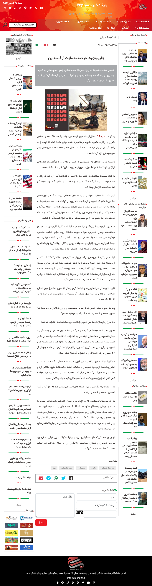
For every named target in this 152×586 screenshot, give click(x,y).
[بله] (36, 8)
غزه (54, 468)
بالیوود (93, 468)
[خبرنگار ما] (5, 8)
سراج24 (101, 136)
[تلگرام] (25, 8)
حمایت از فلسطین (107, 468)
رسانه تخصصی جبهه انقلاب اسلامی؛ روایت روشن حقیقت (91, 15)
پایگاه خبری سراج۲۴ (92, 5)
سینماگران (81, 468)
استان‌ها (111, 28)
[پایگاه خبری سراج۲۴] (143, 6)
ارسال (41, 522)
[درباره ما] (10, 8)
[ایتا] (41, 8)
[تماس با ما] (15, 8)
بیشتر (133, 198)
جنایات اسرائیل (66, 468)
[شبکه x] (30, 8)
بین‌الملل (124, 28)
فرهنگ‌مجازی (106, 37)
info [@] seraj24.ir (76, 578)
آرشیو (18, 58)
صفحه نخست (142, 22)
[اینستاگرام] (20, 8)
